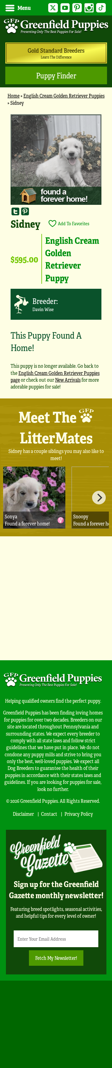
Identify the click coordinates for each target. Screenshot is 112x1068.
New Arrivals (68, 379)
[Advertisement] (56, 598)
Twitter (53, 8)
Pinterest (77, 8)
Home (13, 95)
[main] (56, 254)
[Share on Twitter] (15, 211)
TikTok (101, 8)
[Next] (99, 497)
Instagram (89, 8)
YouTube (65, 8)
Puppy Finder (56, 75)
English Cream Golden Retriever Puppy (72, 259)
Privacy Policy (78, 813)
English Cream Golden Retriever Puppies (64, 95)
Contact (49, 813)
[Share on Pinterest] (25, 211)
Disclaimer (23, 813)
